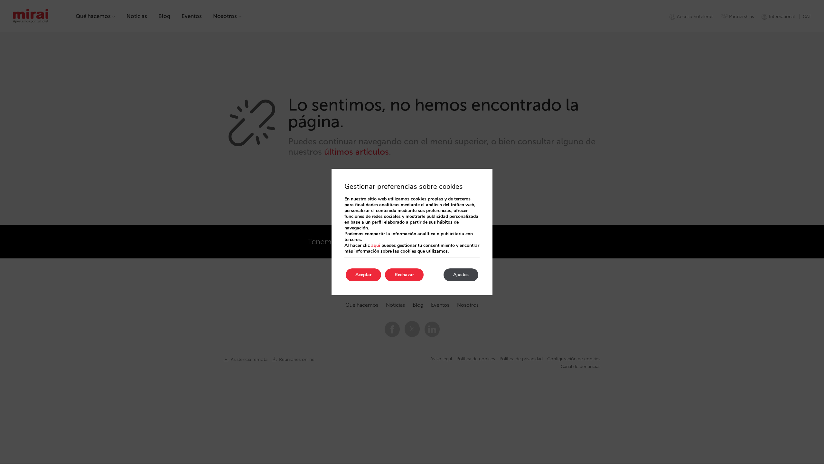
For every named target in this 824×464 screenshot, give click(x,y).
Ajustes (461, 275)
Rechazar (404, 275)
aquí (375, 245)
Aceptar (363, 275)
